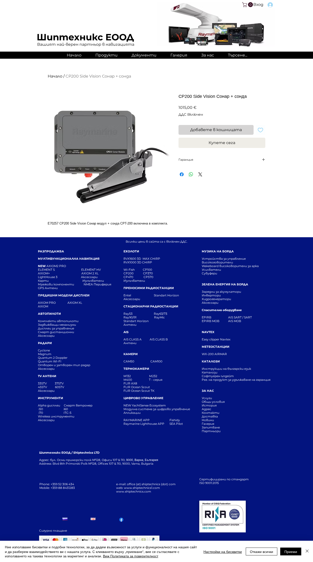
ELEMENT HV (91, 269)
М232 (153, 376)
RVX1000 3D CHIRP (137, 262)
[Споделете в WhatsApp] (191, 174)
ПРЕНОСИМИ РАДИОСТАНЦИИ (148, 288)
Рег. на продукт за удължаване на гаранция (236, 380)
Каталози (209, 372)
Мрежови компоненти (56, 284)
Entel (127, 295)
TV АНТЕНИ (47, 376)
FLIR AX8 (130, 383)
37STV (59, 383)
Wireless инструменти (56, 416)
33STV (42, 383)
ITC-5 (67, 413)
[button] (248, 4)
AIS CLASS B (159, 339)
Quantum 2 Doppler (52, 358)
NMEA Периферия (97, 284)
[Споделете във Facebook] (182, 174)
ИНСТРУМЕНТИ (50, 398)
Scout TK (148, 391)
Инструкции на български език (235, 369)
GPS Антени (48, 288)
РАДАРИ (45, 343)
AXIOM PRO (47, 302)
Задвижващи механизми (57, 324)
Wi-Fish (133, 269)
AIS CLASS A (132, 339)
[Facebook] (121, 519)
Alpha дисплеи (49, 405)
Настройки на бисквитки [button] (222, 551)
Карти (43, 280)
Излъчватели (134, 280)
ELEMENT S (47, 269)
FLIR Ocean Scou (136, 387)
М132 (127, 376)
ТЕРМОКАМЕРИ (136, 369)
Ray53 (129, 313)
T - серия (156, 380)
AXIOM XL (70, 302)
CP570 (149, 277)
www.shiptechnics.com (133, 491)
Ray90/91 (129, 317)
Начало (55, 76)
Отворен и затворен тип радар (64, 365)
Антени (129, 324)
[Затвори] (307, 551)
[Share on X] (200, 174)
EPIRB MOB (210, 321)
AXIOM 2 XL (90, 273)
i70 (41, 413)
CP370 (148, 273)
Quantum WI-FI (50, 361)
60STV (59, 387)
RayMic (159, 317)
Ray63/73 (160, 313)
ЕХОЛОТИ (131, 251)
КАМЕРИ (130, 354)
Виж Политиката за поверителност (130, 555)
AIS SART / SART (240, 317)
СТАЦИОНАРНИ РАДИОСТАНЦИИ (150, 306)
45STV (43, 387)
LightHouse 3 (59, 277)
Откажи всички (261, 551)
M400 (127, 380)
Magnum (44, 354)
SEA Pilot (176, 424)
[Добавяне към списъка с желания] (260, 130)
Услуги (207, 398)
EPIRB (207, 317)
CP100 (149, 269)
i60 (66, 409)
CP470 (133, 277)
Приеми (290, 551)
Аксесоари (89, 277)
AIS (126, 332)
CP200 (132, 273)
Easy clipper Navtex (216, 339)
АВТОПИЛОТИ (49, 313)
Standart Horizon (166, 295)
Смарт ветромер (77, 405)
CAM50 (136, 361)
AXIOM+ (59, 273)
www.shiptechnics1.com (142, 488)
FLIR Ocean (132, 391)
